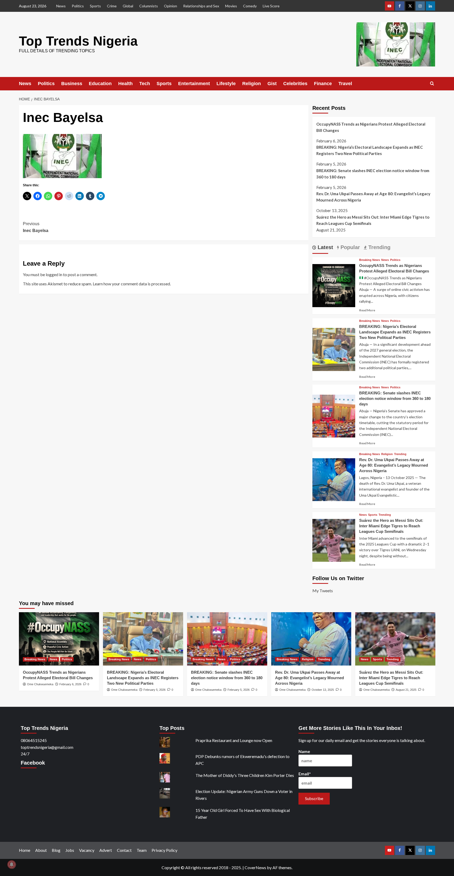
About (41, 850)
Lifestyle (226, 83)
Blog (56, 850)
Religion (251, 83)
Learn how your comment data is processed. (132, 283)
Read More (367, 310)
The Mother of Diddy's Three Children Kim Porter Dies (244, 775)
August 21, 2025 (406, 689)
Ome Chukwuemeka (40, 684)
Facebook (33, 763)
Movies (231, 6)
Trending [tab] (378, 247)
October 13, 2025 (323, 689)
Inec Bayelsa (35, 227)
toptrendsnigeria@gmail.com (47, 747)
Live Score (271, 6)
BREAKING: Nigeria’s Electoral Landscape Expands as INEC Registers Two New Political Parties (369, 150)
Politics (78, 6)
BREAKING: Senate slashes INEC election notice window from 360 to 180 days (372, 173)
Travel (345, 83)
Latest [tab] (324, 247)
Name (304, 751)
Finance (323, 83)
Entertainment (194, 83)
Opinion (170, 6)
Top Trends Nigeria (78, 41)
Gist (272, 83)
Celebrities (295, 83)
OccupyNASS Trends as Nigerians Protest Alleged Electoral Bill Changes (370, 127)
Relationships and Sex (201, 6)
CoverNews (255, 867)
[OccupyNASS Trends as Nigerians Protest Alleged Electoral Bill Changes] (333, 284)
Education (100, 83)
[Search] (432, 83)
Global (128, 6)
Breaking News (369, 260)
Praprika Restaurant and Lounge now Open (233, 740)
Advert (105, 850)
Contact (124, 850)
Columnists (148, 6)
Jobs (69, 850)
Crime (112, 6)
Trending (400, 454)
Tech (144, 83)
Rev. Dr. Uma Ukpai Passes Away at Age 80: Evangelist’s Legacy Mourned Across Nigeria (373, 196)
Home (24, 850)
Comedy (250, 6)
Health (125, 83)
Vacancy (86, 850)
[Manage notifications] (11, 864)
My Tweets (322, 590)
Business (71, 83)
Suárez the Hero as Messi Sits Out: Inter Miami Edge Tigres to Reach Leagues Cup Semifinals (372, 220)
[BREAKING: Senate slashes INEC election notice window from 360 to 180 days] (333, 415)
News (61, 6)
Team (142, 850)
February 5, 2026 (154, 689)
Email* (304, 773)
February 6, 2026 (70, 684)
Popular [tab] (349, 247)
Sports (95, 6)
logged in (54, 274)
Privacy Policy (164, 850)
